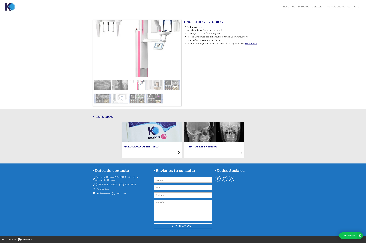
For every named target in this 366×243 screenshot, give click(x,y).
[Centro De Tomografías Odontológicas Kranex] (10, 6)
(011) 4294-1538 (127, 184)
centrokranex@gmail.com (111, 193)
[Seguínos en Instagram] (224, 178)
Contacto (353, 7)
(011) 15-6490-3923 (106, 184)
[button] (99, 48)
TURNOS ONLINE (336, 7)
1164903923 (102, 189)
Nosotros (289, 7)
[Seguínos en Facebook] (218, 178)
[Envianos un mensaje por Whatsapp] (231, 178)
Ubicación (318, 7)
